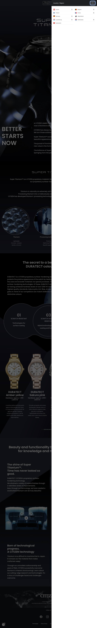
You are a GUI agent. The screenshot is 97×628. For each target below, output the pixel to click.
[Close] (92, 3)
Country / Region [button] (58, 3)
